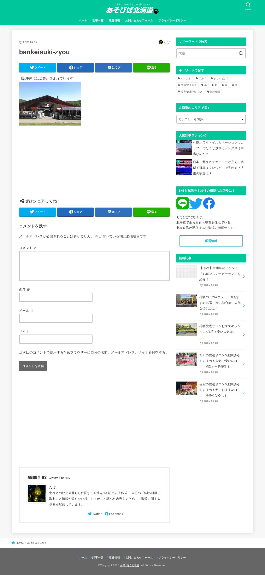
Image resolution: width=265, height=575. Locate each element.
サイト (24, 331)
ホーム (83, 20)
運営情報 (114, 20)
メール (26, 310)
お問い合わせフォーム (139, 20)
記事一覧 (98, 20)
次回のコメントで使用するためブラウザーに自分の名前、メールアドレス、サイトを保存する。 (96, 352)
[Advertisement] (94, 165)
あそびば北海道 (129, 565)
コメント (28, 248)
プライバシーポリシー (172, 20)
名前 (24, 289)
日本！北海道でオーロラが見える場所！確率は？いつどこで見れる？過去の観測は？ (218, 167)
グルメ (202, 78)
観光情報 (215, 91)
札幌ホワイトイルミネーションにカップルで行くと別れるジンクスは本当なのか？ (218, 148)
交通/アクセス (189, 85)
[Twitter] (94, 514)
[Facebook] (113, 514)
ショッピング (221, 78)
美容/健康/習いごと (192, 91)
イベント (186, 78)
